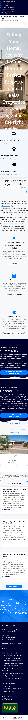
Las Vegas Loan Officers (11, 665)
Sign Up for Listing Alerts (14, 432)
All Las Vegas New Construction (9, 174)
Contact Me (5, 671)
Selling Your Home (9, 691)
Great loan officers (14, 294)
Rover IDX (25, 481)
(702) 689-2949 (10, 639)
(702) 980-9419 (12, 637)
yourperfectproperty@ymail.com (10, 11)
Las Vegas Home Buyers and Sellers (13, 673)
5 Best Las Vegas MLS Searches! (12, 653)
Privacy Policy (6, 686)
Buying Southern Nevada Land (13, 655)
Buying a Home (14, 316)
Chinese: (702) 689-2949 (8, 9)
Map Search (5, 206)
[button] (10, 187)
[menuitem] (10, 187)
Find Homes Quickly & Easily (8, 159)
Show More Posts (14, 586)
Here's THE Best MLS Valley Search (14, 333)
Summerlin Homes (9, 668)
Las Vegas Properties (8, 683)
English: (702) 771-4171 (8, 5)
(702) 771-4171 (4, 143)
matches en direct (15, 224)
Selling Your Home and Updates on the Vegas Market (14, 245)
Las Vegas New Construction (11, 676)
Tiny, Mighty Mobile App (8, 13)
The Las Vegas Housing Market (11, 688)
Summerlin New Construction (12, 681)
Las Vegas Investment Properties (13, 663)
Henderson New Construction (12, 678)
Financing (14, 280)
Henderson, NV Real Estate (12, 658)
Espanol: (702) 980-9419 (8, 7)
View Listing (14, 465)
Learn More (14, 263)
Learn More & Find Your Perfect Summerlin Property (14, 372)
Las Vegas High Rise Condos (12, 660)
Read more (7, 509)
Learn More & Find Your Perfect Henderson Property (14, 415)
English (17, 718)
